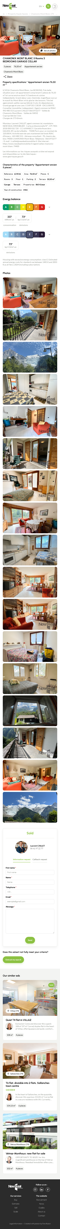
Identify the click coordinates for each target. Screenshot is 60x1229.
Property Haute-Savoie (18, 14)
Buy (15, 1200)
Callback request (40, 859)
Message (10, 907)
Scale (15, 1211)
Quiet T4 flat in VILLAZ (18, 1020)
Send (30, 940)
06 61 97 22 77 (36, 848)
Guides (42, 1208)
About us (41, 1211)
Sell (15, 1208)
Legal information (15, 1224)
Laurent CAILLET (37, 846)
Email (8, 897)
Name (8, 877)
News (41, 1204)
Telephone (10, 887)
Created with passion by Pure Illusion (37, 1224)
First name (10, 868)
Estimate (15, 1204)
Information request (21, 859)
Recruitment (41, 1200)
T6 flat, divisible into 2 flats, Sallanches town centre (27, 1084)
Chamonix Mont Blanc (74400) (44, 14)
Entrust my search (13, 959)
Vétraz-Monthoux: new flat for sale (25, 1153)
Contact (41, 1216)
